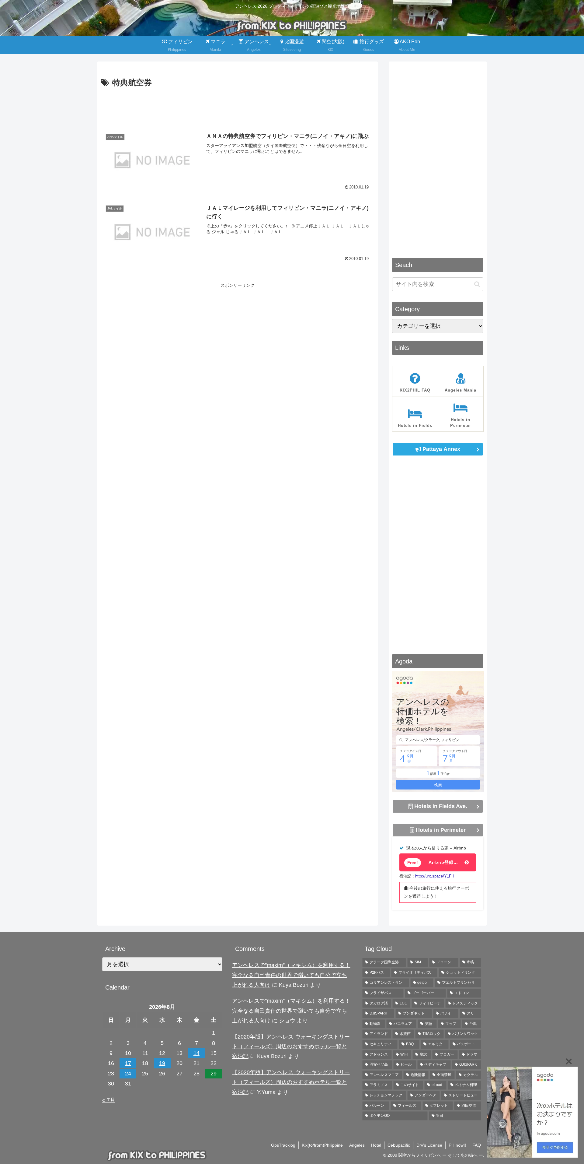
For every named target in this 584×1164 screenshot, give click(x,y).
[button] (477, 284)
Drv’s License (429, 1145)
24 (128, 1074)
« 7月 (108, 1100)
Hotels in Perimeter (440, 830)
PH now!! (457, 1145)
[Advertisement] (237, 106)
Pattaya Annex (440, 449)
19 (162, 1063)
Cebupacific (399, 1145)
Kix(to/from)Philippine (322, 1145)
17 (128, 1063)
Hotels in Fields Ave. (440, 806)
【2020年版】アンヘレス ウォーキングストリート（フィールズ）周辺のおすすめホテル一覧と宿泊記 (291, 1047)
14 (196, 1053)
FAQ (476, 1145)
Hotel (376, 1145)
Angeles (357, 1145)
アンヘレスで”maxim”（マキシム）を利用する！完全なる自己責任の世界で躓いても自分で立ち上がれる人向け (291, 975)
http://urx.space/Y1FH (434, 876)
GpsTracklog (283, 1145)
